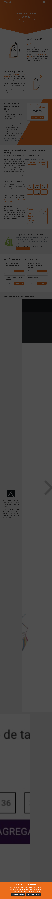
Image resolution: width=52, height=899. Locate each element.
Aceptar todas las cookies (33, 894)
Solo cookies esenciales (18, 894)
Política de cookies (26, 897)
